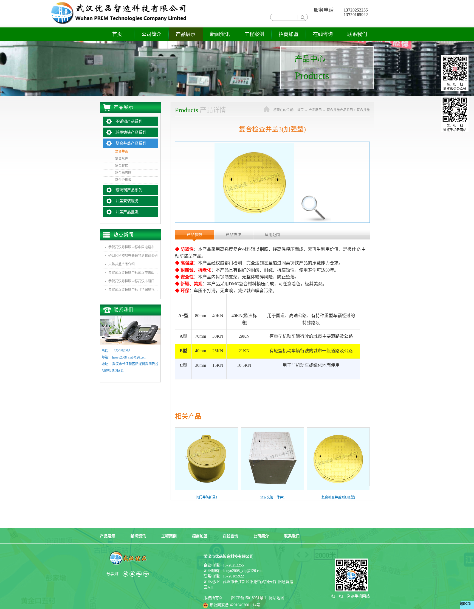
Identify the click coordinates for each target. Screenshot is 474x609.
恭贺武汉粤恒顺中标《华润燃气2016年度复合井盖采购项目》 (133, 290)
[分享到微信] (139, 574)
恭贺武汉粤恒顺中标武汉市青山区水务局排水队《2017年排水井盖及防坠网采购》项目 (133, 273)
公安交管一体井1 (272, 497)
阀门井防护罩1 (206, 497)
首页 (117, 34)
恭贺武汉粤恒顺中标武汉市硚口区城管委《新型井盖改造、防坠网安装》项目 (133, 281)
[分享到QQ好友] (132, 574)
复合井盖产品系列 (340, 110)
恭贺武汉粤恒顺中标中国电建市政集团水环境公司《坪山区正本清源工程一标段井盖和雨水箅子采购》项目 (133, 247)
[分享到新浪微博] (125, 574)
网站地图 (275, 598)
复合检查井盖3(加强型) (338, 497)
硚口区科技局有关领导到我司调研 (133, 256)
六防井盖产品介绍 (121, 264)
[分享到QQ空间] (145, 574)
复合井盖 (363, 110)
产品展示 (315, 110)
